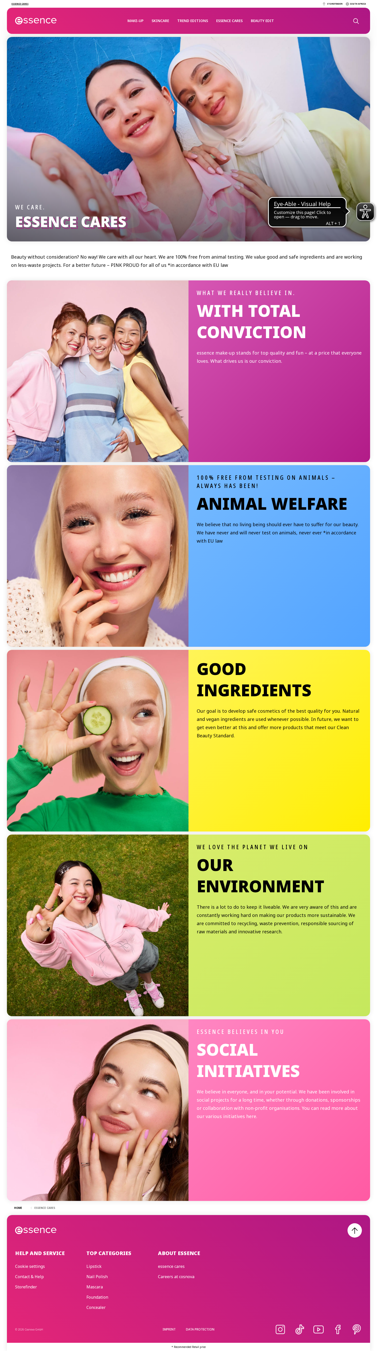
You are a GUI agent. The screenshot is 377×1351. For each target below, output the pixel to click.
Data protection (200, 1329)
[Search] (356, 21)
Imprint (169, 1329)
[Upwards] (355, 1230)
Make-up (135, 20)
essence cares (229, 20)
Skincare (160, 20)
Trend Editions (192, 20)
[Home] (36, 21)
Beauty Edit (262, 20)
